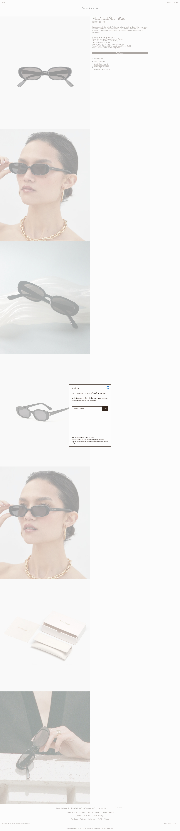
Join (105, 409)
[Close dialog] (108, 387)
